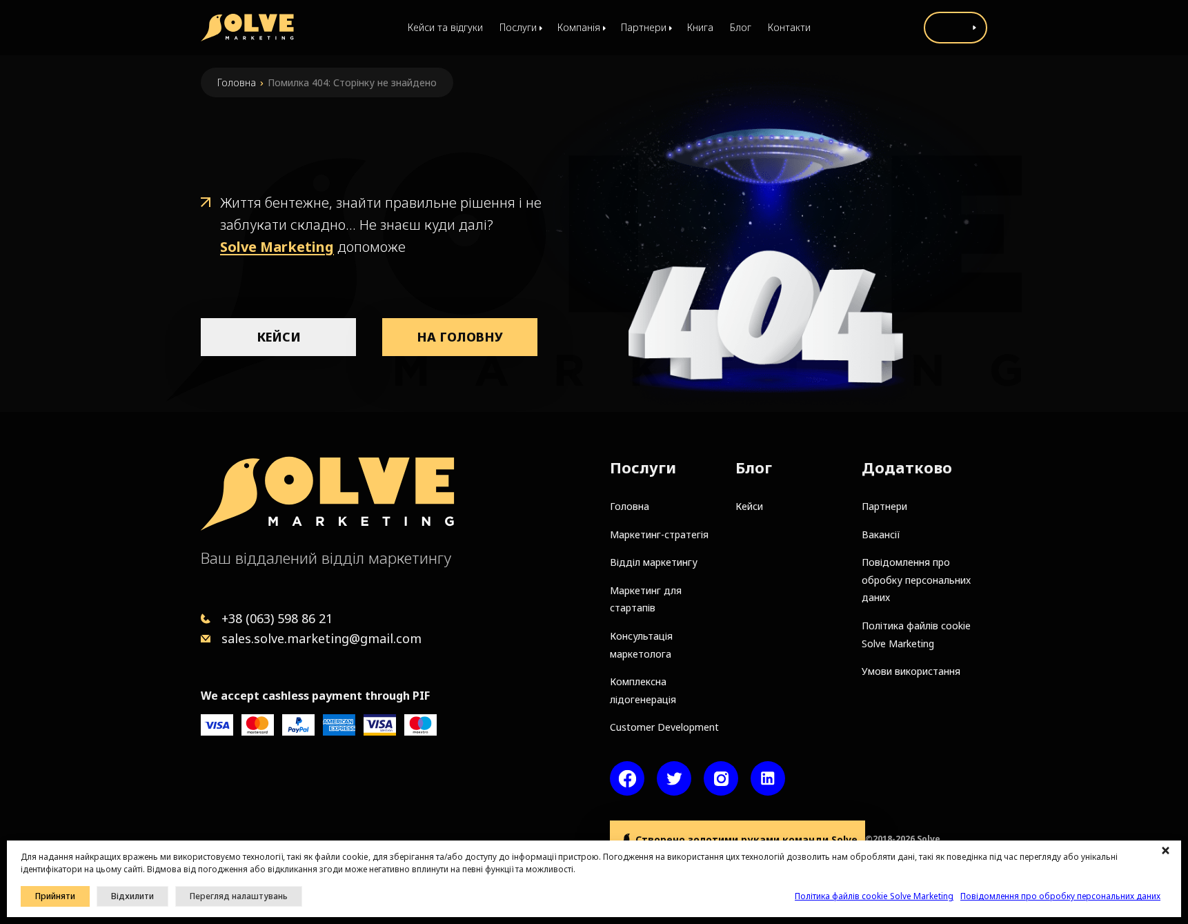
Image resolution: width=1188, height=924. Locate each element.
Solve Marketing (277, 246)
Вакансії (881, 534)
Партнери (884, 506)
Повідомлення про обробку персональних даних (1060, 896)
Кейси (279, 336)
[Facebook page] (627, 778)
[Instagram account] (721, 778)
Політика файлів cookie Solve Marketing (874, 896)
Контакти (789, 27)
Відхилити (132, 896)
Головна (236, 82)
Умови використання (911, 671)
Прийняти (55, 896)
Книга (700, 27)
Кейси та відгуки (445, 27)
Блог (740, 27)
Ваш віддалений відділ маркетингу (326, 557)
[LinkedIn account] (768, 778)
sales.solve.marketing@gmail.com (321, 638)
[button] (1167, 851)
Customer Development (664, 727)
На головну (460, 336)
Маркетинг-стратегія (659, 534)
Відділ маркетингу (653, 562)
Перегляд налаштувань (239, 896)
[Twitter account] (674, 778)
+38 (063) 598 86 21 (277, 618)
